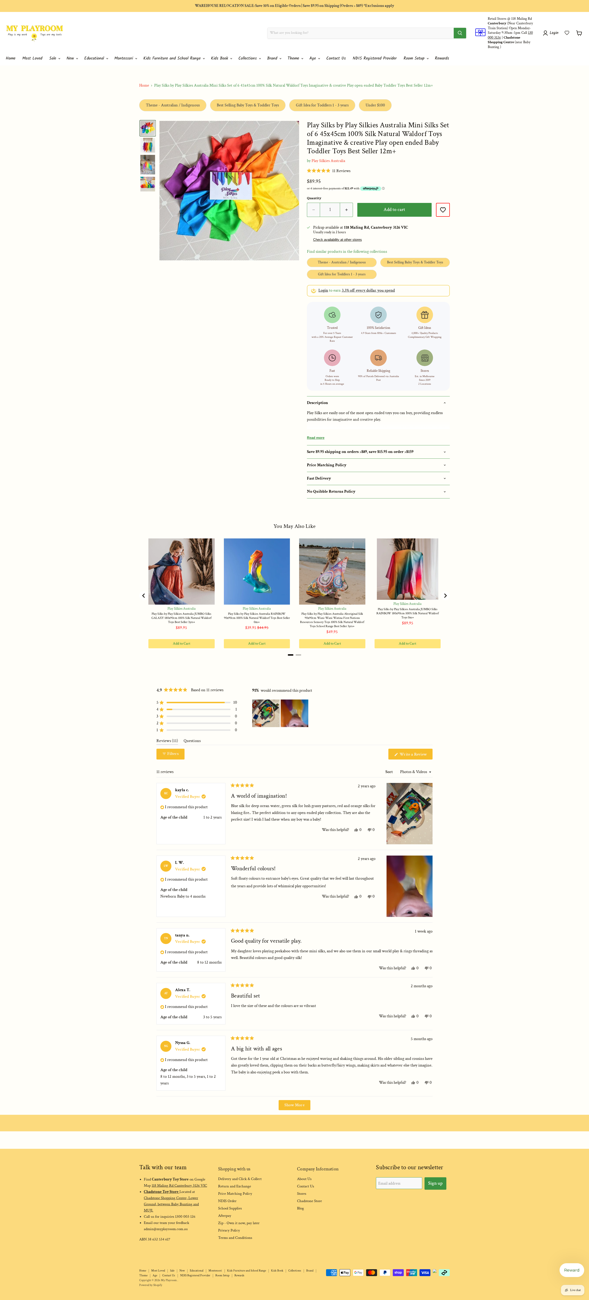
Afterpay (224, 1215)
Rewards (442, 58)
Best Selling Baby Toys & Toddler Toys (248, 105)
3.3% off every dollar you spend (368, 290)
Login (323, 290)
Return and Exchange (234, 1186)
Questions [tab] (192, 742)
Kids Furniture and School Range (172, 58)
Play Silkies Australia (328, 160)
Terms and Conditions (235, 1237)
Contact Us (336, 58)
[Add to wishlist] (443, 210)
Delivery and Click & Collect (240, 1178)
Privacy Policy (229, 1230)
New (70, 58)
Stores (301, 1193)
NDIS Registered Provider (375, 58)
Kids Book (220, 58)
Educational (95, 58)
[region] (280, 713)
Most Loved (32, 58)
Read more (315, 438)
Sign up (435, 1183)
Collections (248, 58)
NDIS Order (227, 1200)
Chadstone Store (309, 1200)
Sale (53, 58)
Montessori (124, 58)
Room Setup (415, 58)
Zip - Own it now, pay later (239, 1223)
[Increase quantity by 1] (346, 210)
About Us (304, 1178)
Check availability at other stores (337, 240)
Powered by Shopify (150, 1285)
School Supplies (230, 1208)
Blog (300, 1208)
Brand (273, 58)
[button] (567, 33)
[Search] (460, 33)
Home (10, 58)
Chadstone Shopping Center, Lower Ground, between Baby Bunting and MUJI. (171, 1204)
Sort (389, 771)
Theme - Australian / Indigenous (173, 105)
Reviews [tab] (167, 742)
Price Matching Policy (235, 1193)
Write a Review (416, 755)
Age (313, 58)
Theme (294, 58)
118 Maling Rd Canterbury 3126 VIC (179, 1185)
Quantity (314, 198)
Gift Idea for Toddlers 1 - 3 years (322, 105)
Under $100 (375, 105)
